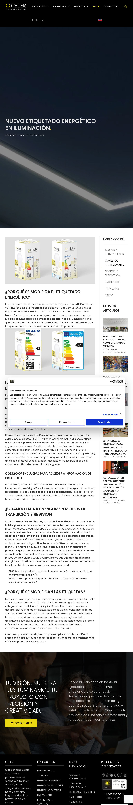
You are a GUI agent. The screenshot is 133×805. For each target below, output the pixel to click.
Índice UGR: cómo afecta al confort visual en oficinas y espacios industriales (114, 343)
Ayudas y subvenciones (114, 252)
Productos (112, 282)
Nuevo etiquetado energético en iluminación (50, 124)
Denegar (28, 422)
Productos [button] (38, 6)
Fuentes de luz (45, 770)
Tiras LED (42, 775)
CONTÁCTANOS (23, 723)
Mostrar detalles (110, 414)
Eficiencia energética (112, 273)
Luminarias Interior (49, 780)
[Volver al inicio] (16, 6)
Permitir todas (104, 422)
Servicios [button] (79, 6)
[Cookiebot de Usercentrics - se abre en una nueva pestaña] (111, 381)
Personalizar (65, 422)
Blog (96, 6)
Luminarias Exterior (49, 790)
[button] (125, 6)
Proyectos (112, 288)
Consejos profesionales (114, 263)
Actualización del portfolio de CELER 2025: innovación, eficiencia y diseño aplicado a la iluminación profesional (114, 487)
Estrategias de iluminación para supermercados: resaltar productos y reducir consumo (115, 447)
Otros (109, 295)
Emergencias (45, 795)
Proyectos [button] (59, 6)
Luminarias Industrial (50, 785)
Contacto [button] (110, 6)
